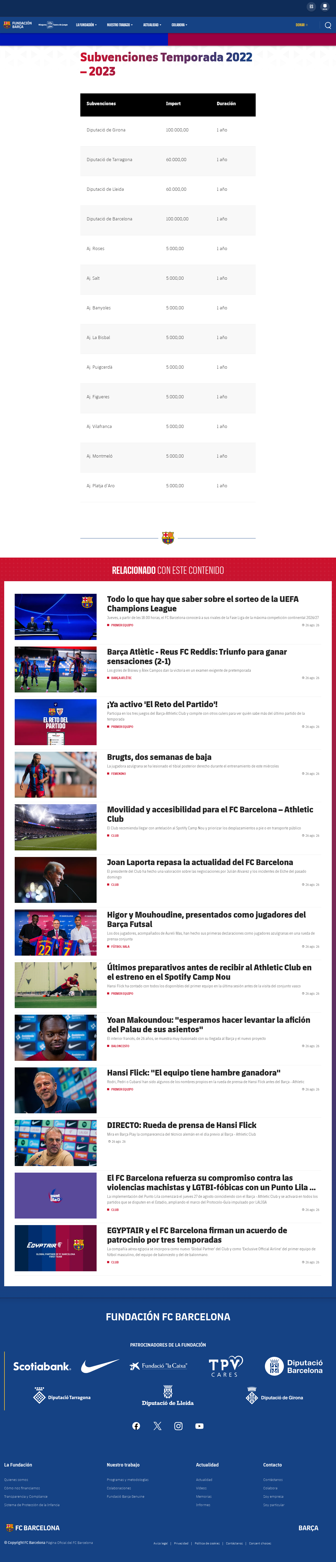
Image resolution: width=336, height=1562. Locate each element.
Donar (300, 25)
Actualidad (151, 25)
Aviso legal (161, 1543)
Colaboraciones (119, 1488)
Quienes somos (16, 1480)
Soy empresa (273, 1496)
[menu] (325, 7)
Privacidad (181, 1543)
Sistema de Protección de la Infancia (32, 1505)
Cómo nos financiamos (22, 1488)
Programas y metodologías (128, 1480)
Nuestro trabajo (118, 25)
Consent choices (260, 1543)
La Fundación (85, 25)
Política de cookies (207, 1543)
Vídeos (201, 1488)
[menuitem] (325, 6)
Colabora (178, 25)
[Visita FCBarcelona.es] (35, 25)
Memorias (204, 1496)
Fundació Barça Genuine (125, 1496)
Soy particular (274, 1505)
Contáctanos (273, 1480)
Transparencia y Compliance (26, 1496)
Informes (203, 1505)
